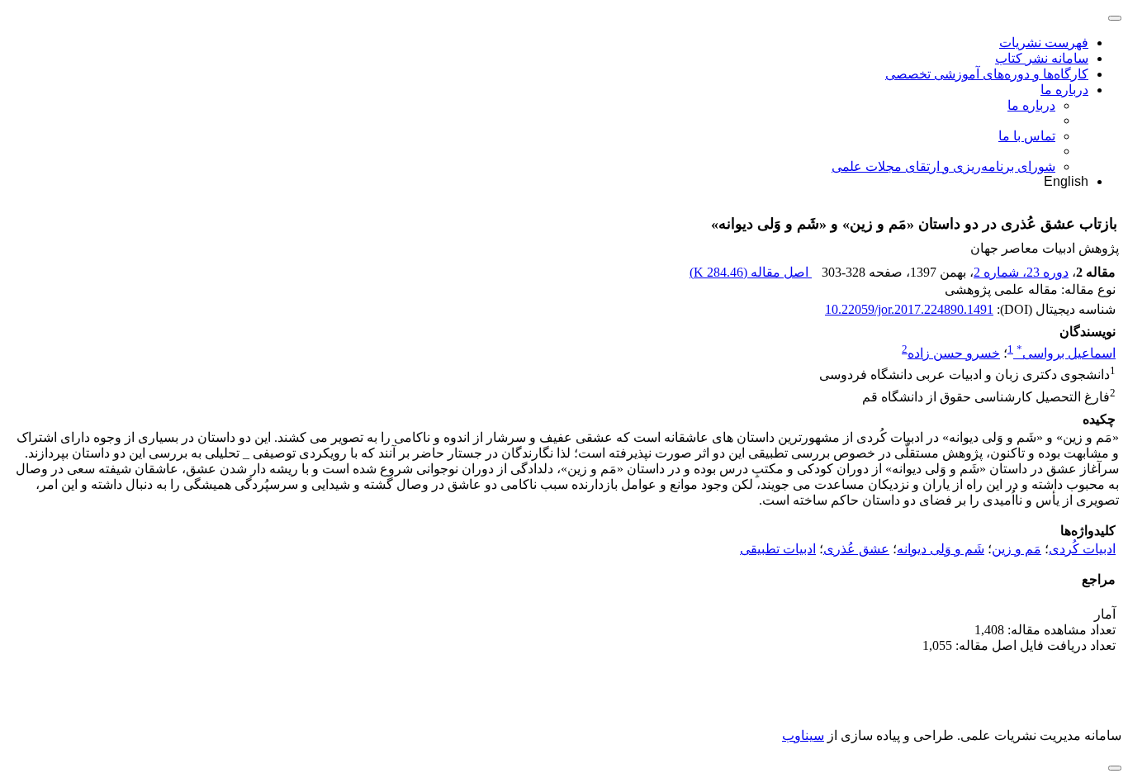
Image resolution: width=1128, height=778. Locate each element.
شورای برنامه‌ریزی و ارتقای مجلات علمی (943, 166)
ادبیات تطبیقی (778, 549)
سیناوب (803, 735)
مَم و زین (1016, 549)
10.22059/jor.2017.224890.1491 (909, 309)
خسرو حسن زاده (954, 353)
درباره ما (1064, 90)
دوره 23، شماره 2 (1021, 272)
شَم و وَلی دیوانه (940, 549)
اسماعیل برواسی (1066, 353)
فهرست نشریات (1043, 43)
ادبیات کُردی (1082, 549)
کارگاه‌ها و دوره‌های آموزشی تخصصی (986, 74)
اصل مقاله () (751, 272)
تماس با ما (1026, 136)
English (1066, 181)
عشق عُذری (856, 549)
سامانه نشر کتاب (1041, 58)
